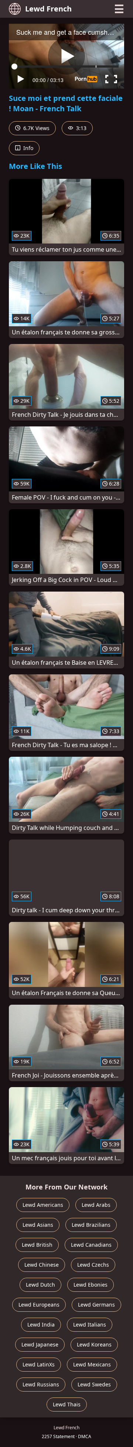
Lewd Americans (43, 1204)
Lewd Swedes (94, 1384)
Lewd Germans (96, 1304)
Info (27, 147)
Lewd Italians (89, 1324)
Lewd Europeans (38, 1304)
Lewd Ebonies (91, 1284)
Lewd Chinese (41, 1264)
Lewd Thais (67, 1404)
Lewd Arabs (96, 1204)
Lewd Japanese (39, 1344)
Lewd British (37, 1244)
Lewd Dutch (40, 1284)
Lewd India (41, 1324)
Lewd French (48, 9)
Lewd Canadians (91, 1244)
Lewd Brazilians (91, 1224)
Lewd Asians (38, 1224)
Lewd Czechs (93, 1264)
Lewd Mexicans (92, 1364)
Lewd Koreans (94, 1344)
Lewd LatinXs (39, 1364)
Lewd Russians (41, 1384)
